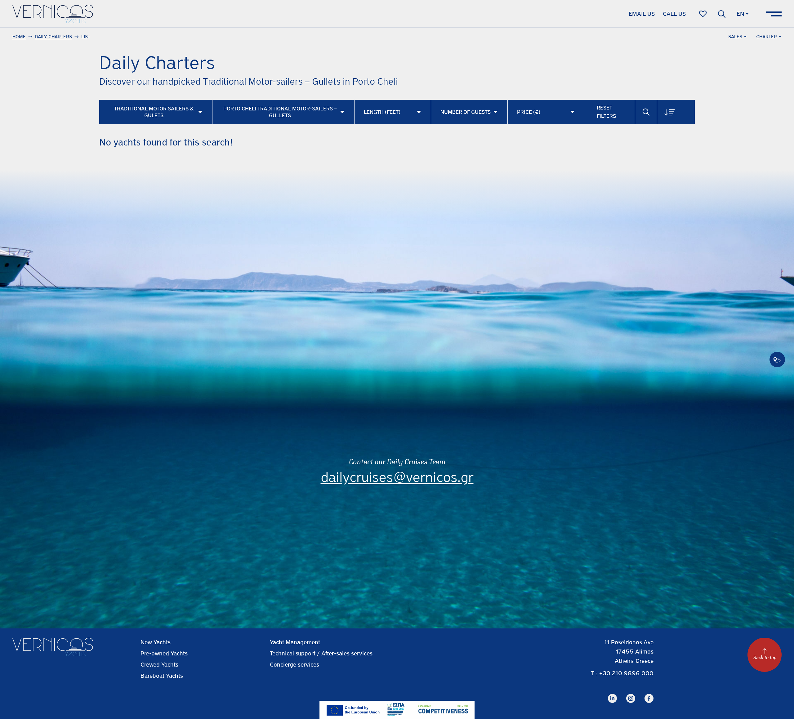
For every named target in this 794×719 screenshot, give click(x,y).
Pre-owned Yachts (164, 653)
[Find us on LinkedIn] (612, 693)
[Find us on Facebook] (649, 693)
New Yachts (156, 642)
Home (19, 36)
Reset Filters (606, 111)
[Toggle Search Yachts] (646, 112)
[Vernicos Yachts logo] (52, 14)
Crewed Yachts (159, 664)
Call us (674, 14)
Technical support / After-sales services (321, 653)
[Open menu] (774, 13)
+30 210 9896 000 (626, 673)
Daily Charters (53, 36)
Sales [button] (735, 36)
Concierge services (294, 664)
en (740, 14)
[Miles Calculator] (777, 359)
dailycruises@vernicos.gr (397, 477)
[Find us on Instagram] (630, 693)
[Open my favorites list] (703, 14)
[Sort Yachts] (669, 112)
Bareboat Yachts (162, 676)
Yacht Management (295, 642)
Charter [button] (766, 36)
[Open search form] (722, 14)
